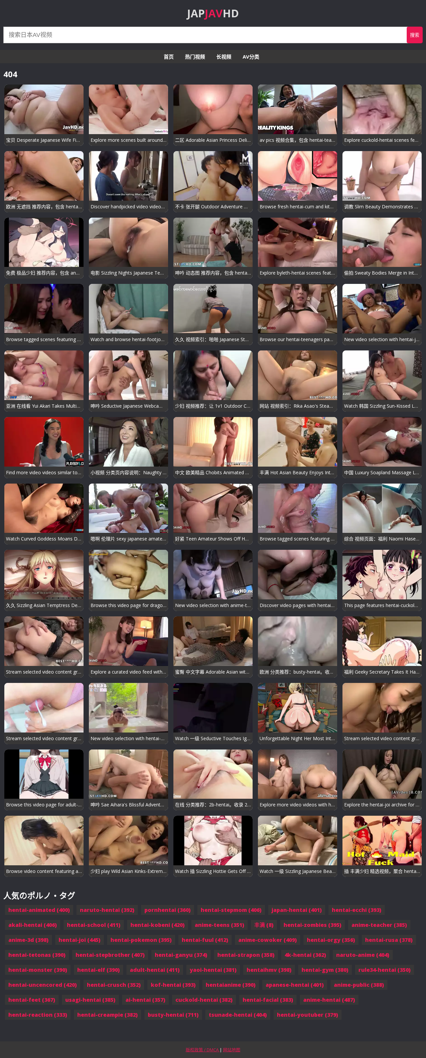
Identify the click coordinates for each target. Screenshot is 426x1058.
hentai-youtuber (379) (307, 1014)
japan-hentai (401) (297, 910)
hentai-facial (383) (268, 999)
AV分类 (251, 56)
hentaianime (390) (231, 984)
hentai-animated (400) (39, 910)
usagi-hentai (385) (90, 999)
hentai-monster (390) (37, 969)
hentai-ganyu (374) (181, 954)
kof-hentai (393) (173, 984)
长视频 (223, 56)
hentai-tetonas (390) (37, 954)
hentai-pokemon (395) (141, 940)
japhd (213, 13)
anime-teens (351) (219, 925)
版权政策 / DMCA (203, 1050)
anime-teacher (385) (379, 925)
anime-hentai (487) (329, 999)
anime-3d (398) (28, 940)
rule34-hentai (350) (384, 969)
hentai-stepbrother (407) (110, 954)
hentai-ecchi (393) (356, 910)
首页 (169, 56)
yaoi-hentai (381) (213, 969)
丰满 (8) (264, 925)
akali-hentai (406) (32, 925)
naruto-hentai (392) (107, 910)
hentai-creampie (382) (107, 1014)
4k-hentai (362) (305, 954)
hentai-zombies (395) (312, 925)
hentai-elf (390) (98, 969)
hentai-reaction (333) (37, 1014)
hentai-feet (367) (31, 999)
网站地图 (231, 1050)
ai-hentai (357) (145, 999)
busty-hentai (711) (173, 1014)
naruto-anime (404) (362, 954)
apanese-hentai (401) (295, 984)
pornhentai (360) (167, 910)
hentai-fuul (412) (205, 940)
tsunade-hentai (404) (238, 1014)
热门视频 (195, 56)
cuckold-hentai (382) (204, 999)
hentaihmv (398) (269, 969)
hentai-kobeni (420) (157, 925)
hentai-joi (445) (80, 940)
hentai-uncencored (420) (42, 984)
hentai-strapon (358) (246, 954)
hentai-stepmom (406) (231, 910)
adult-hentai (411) (155, 969)
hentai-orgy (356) (331, 940)
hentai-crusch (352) (114, 984)
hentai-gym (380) (325, 969)
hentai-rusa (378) (389, 940)
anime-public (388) (359, 984)
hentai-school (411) (93, 925)
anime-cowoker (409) (267, 940)
